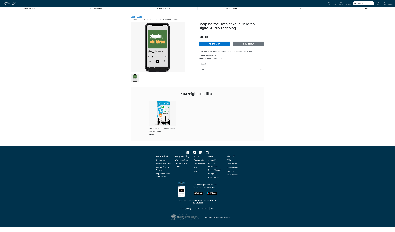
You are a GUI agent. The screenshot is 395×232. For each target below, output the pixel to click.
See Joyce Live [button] (96, 9)
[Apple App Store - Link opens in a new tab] (198, 193)
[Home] (9, 3)
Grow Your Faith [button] (163, 9)
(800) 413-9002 (197, 203)
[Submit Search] (355, 3)
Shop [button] (298, 9)
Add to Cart (214, 44)
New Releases (199, 164)
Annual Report (233, 167)
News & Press (232, 175)
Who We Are (232, 164)
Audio (139, 17)
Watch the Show (181, 160)
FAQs (229, 160)
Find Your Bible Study (181, 165)
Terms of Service (201, 208)
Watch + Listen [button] (29, 9)
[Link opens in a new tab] (188, 153)
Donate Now (161, 160)
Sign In (196, 171)
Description (205, 69)
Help (213, 208)
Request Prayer (214, 170)
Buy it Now (248, 44)
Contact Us (212, 160)
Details (203, 64)
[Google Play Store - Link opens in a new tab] (212, 193)
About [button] (366, 9)
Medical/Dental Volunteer (162, 169)
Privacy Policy (185, 208)
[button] (378, 3)
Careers (230, 171)
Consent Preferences (213, 165)
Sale (195, 167)
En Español (212, 174)
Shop (133, 17)
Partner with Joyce (163, 164)
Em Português (213, 177)
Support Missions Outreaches (163, 175)
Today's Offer (199, 160)
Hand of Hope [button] (231, 9)
